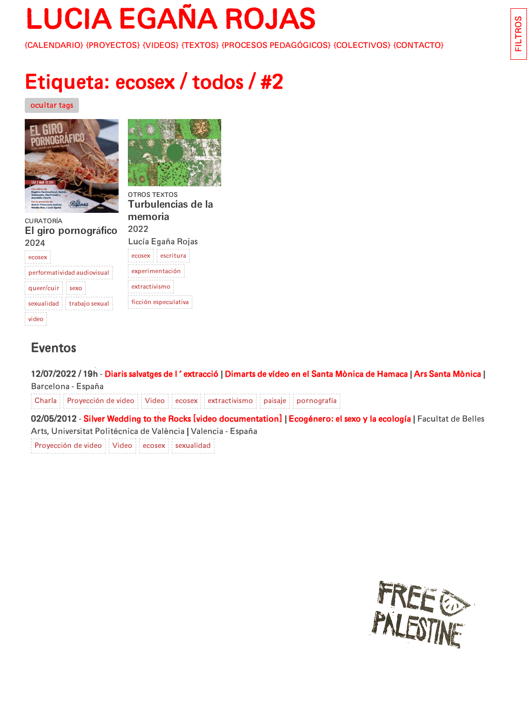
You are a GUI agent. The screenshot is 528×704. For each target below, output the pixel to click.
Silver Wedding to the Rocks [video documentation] (183, 419)
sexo (76, 288)
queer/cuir (43, 288)
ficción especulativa (160, 302)
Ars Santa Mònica (447, 374)
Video (155, 401)
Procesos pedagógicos (276, 45)
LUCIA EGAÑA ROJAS (170, 20)
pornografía (316, 401)
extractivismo (150, 286)
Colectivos (362, 45)
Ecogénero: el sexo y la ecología (350, 419)
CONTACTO (418, 45)
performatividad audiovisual (68, 273)
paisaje (274, 401)
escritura (173, 256)
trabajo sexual (89, 303)
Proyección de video (101, 401)
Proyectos (113, 45)
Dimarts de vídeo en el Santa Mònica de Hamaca (316, 374)
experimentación (156, 271)
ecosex (37, 257)
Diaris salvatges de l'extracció (162, 374)
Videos (160, 45)
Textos (200, 45)
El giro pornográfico (71, 231)
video (35, 319)
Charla (46, 401)
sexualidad (43, 303)
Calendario (53, 45)
